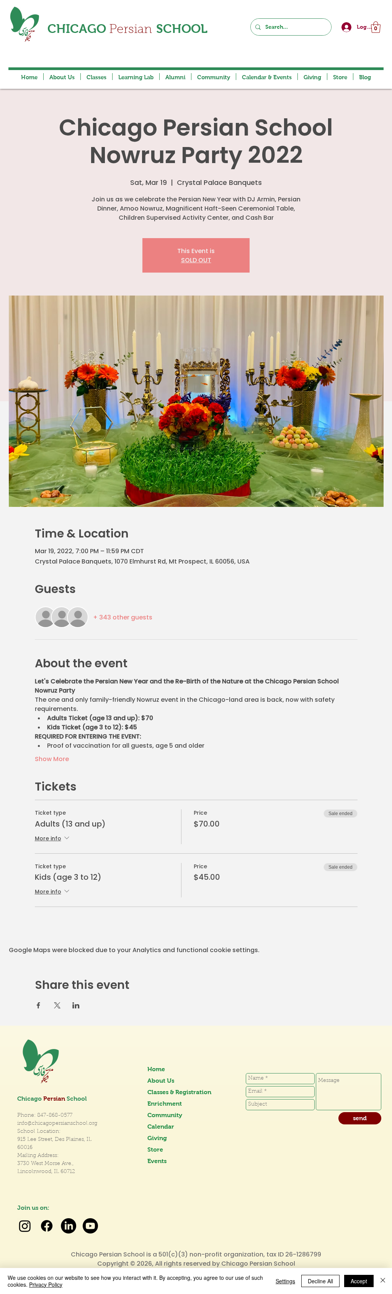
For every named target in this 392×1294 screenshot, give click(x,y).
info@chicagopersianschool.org (57, 1123)
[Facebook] (46, 1226)
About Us (160, 1080)
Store (155, 1149)
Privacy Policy (45, 1284)
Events (157, 1161)
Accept (359, 1281)
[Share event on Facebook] (38, 1005)
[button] (376, 27)
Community (164, 1115)
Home (156, 1069)
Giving (157, 1138)
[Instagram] (25, 1226)
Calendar (160, 1126)
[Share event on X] (57, 1005)
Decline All (320, 1281)
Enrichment (164, 1103)
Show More (52, 759)
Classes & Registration (174, 1092)
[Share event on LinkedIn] (76, 1005)
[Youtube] (90, 1226)
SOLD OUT (196, 260)
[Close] (382, 1281)
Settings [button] (285, 1281)
